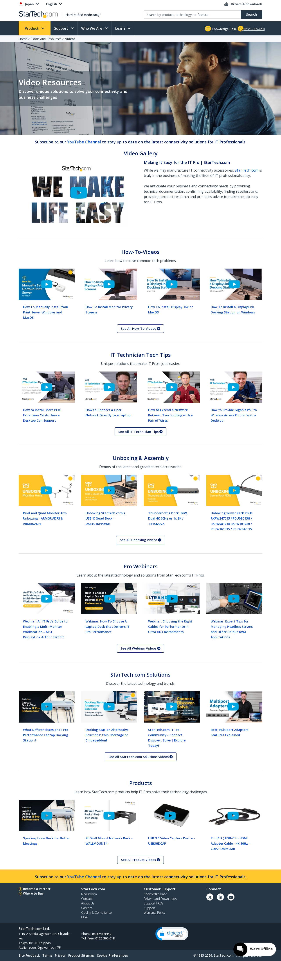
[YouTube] (230, 897)
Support (61, 28)
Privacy (60, 955)
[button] (171, 934)
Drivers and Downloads (160, 899)
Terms (47, 955)
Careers (86, 908)
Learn (120, 28)
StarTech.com (246, 170)
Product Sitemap (81, 955)
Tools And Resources (46, 39)
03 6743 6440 (101, 934)
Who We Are (92, 28)
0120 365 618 (105, 938)
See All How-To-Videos (139, 328)
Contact (86, 899)
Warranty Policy (154, 912)
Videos (70, 39)
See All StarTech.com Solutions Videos (138, 757)
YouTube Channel (84, 142)
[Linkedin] (220, 897)
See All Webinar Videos (139, 648)
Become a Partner (36, 889)
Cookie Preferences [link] (112, 955)
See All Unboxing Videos (139, 540)
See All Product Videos (139, 860)
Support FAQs (154, 903)
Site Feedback (29, 955)
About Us (87, 903)
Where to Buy (33, 893)
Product (32, 28)
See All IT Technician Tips (138, 432)
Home (23, 39)
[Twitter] (209, 897)
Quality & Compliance (96, 912)
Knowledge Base (224, 29)
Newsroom (89, 894)
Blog (84, 917)
